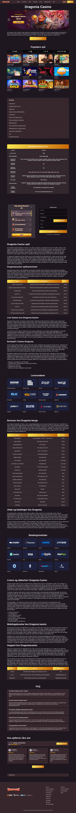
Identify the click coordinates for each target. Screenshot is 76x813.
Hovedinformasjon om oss (15, 106)
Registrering (11, 109)
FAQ (10, 134)
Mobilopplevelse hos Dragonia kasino (17, 128)
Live (29, 51)
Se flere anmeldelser (38, 766)
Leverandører (12, 114)
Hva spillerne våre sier (14, 136)
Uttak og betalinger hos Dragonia (16, 120)
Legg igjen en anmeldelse (62, 743)
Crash (45, 51)
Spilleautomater (60, 51)
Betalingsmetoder (13, 123)
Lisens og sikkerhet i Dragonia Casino (17, 125)
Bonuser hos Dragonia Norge (15, 117)
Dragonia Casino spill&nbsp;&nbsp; (17, 111)
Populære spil (12, 103)
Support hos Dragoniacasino (15, 131)
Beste (13, 51)
